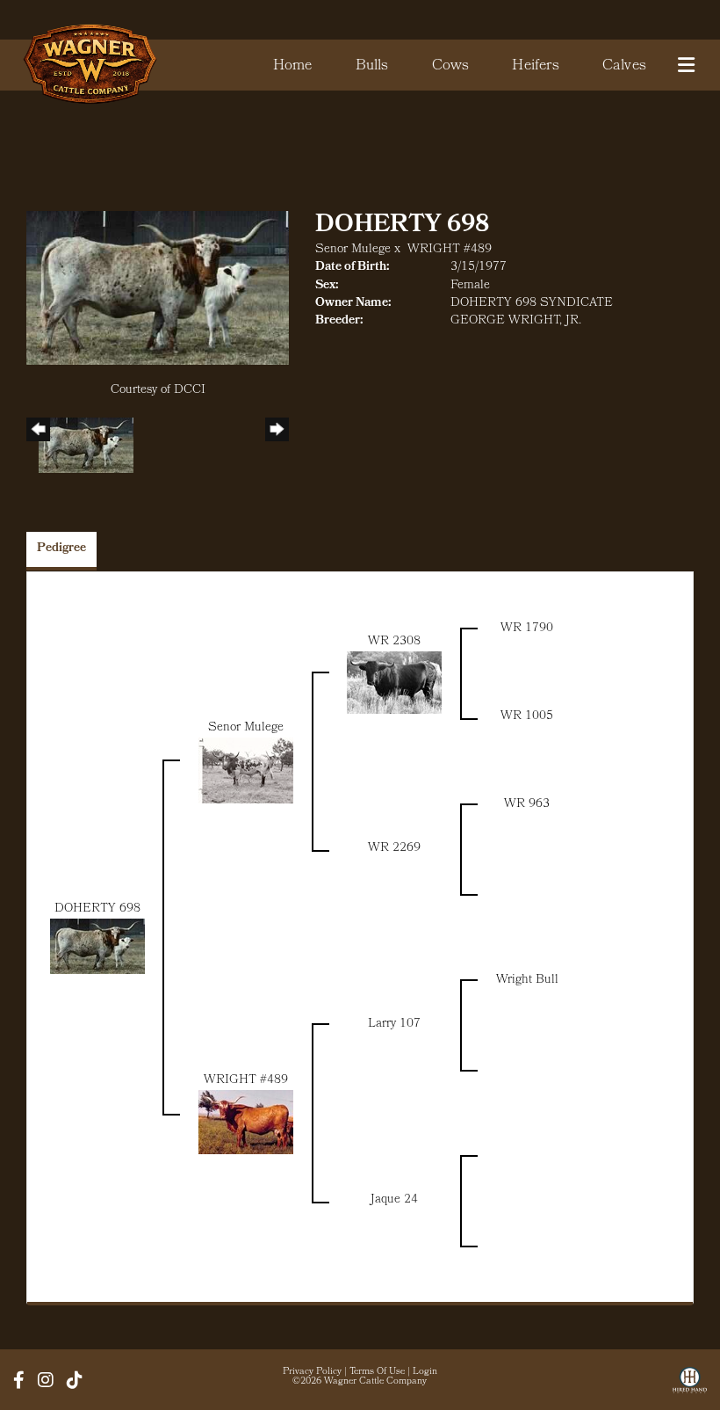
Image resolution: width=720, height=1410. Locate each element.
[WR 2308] (394, 682)
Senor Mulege (353, 250)
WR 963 (527, 805)
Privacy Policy (312, 1372)
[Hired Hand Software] (690, 1386)
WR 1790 (526, 629)
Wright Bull (527, 980)
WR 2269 (394, 849)
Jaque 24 (394, 1200)
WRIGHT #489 (449, 250)
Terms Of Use (377, 1372)
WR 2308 (394, 642)
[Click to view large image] (157, 289)
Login (425, 1372)
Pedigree (61, 549)
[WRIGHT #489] (245, 1122)
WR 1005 (526, 717)
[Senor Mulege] (245, 770)
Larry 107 (394, 1024)
